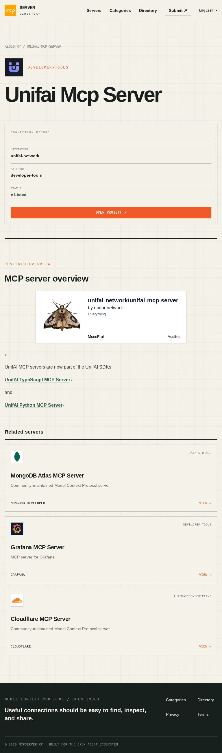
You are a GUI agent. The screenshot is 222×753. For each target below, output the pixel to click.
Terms (203, 714)
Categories (120, 10)
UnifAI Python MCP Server (33, 405)
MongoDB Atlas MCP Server (47, 475)
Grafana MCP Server (37, 547)
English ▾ (208, 10)
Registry (13, 47)
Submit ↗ (178, 10)
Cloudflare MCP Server (41, 619)
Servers (94, 10)
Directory (148, 10)
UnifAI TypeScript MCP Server (37, 379)
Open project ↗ (111, 212)
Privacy (172, 714)
